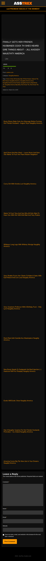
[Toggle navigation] (3, 3)
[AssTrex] (23, 3)
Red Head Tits (25, 84)
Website (5, 526)
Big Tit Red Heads (25, 79)
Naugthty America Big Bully (13, 84)
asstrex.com (9, 72)
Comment (6, 482)
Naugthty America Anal (26, 81)
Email (5, 517)
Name (5, 508)
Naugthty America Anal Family (11, 83)
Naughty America (14, 75)
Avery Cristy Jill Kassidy (13, 79)
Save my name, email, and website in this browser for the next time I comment (23, 535)
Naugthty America (14, 81)
